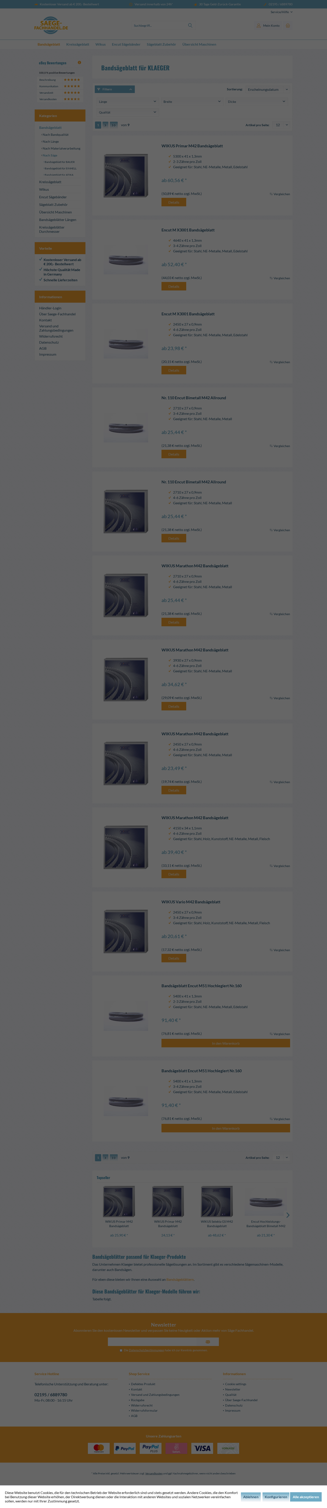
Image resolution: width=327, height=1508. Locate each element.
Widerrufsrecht (51, 336)
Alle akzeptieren (306, 1497)
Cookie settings (235, 1384)
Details (173, 202)
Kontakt (45, 320)
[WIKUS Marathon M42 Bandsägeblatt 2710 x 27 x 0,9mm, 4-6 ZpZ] (126, 595)
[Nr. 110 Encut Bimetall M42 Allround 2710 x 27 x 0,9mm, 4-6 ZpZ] (126, 511)
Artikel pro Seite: (257, 125)
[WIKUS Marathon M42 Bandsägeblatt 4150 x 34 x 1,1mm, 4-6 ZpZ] (126, 847)
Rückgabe (137, 1400)
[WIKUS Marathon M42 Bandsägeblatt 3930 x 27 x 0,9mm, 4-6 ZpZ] (126, 679)
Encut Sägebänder (53, 197)
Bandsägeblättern (180, 1279)
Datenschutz (49, 342)
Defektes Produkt (143, 1384)
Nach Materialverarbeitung (61, 148)
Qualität (104, 112)
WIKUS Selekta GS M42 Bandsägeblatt (217, 1224)
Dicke (232, 101)
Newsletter (232, 1389)
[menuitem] (280, 12)
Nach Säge (49, 155)
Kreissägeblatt (50, 182)
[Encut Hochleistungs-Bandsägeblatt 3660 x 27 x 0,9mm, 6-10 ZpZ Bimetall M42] (266, 1201)
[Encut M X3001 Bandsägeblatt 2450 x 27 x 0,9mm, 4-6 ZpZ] (126, 343)
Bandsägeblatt (50, 127)
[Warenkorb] (288, 25)
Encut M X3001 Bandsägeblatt (188, 230)
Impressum (47, 354)
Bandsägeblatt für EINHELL (60, 168)
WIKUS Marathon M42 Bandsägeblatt (194, 565)
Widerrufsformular (144, 1410)
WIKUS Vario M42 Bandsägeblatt (190, 902)
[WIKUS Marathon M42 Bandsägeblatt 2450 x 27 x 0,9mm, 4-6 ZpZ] (126, 763)
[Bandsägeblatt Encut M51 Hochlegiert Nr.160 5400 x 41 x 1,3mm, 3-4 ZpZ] (126, 1101)
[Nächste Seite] (105, 125)
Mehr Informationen (96, 1501)
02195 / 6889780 (50, 1394)
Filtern (107, 89)
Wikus (44, 189)
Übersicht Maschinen (55, 212)
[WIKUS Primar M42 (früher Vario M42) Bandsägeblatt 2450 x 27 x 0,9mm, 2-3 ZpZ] (126, 931)
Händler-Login (50, 308)
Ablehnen (250, 1497)
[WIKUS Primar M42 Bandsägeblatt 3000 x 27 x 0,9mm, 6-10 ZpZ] (168, 1201)
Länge (103, 101)
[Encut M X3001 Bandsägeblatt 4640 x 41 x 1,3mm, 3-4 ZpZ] (126, 259)
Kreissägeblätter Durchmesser (52, 229)
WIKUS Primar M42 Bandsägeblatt (192, 146)
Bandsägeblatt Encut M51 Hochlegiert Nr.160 (201, 985)
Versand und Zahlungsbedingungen (56, 328)
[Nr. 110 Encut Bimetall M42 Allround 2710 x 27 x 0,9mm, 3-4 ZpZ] (126, 427)
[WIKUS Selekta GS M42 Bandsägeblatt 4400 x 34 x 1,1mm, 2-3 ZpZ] (217, 1201)
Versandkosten (154, 1473)
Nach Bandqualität (55, 134)
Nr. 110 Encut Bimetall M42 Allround (193, 397)
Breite (168, 101)
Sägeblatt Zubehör (53, 204)
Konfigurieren (276, 1497)
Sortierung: (235, 89)
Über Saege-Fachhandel (57, 314)
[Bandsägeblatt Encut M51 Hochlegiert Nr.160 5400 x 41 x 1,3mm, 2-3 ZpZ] (126, 1016)
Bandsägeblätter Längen (57, 219)
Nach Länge (50, 141)
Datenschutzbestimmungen (146, 1350)
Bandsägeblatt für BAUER (59, 162)
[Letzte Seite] (114, 125)
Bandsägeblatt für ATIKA (58, 174)
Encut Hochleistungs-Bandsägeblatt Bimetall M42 (265, 1224)
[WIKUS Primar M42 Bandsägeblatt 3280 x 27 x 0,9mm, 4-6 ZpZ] (119, 1201)
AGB (42, 348)
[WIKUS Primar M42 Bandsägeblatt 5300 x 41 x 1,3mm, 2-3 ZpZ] (126, 175)
